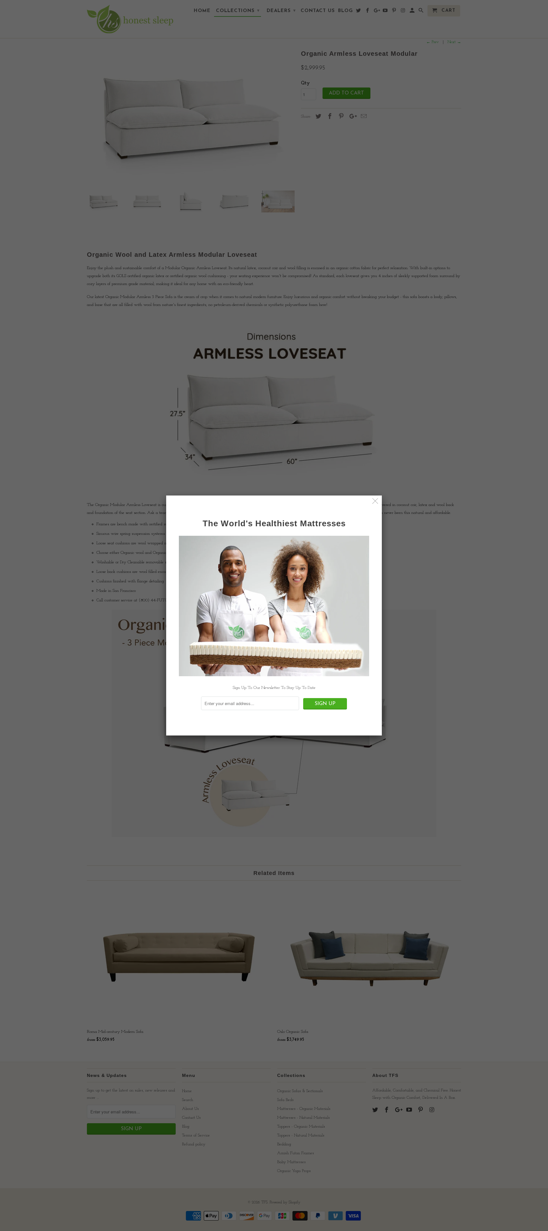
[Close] (375, 502)
